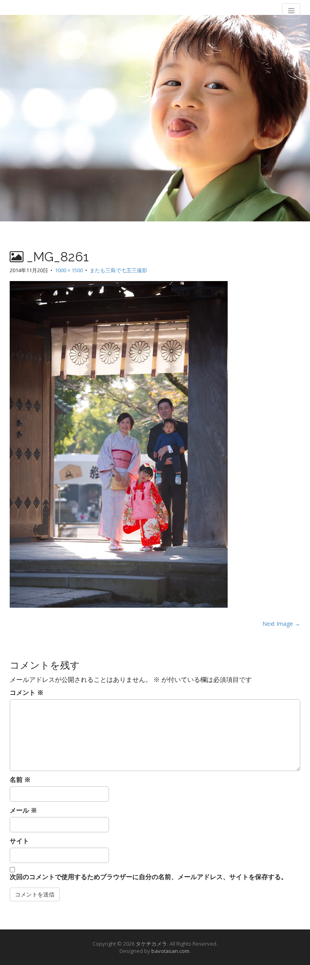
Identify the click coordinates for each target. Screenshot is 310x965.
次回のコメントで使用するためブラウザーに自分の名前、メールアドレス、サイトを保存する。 (148, 876)
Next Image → (281, 623)
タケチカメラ (151, 943)
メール (23, 810)
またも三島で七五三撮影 (118, 270)
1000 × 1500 (69, 270)
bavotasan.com (170, 951)
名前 (20, 779)
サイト (19, 840)
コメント (27, 692)
